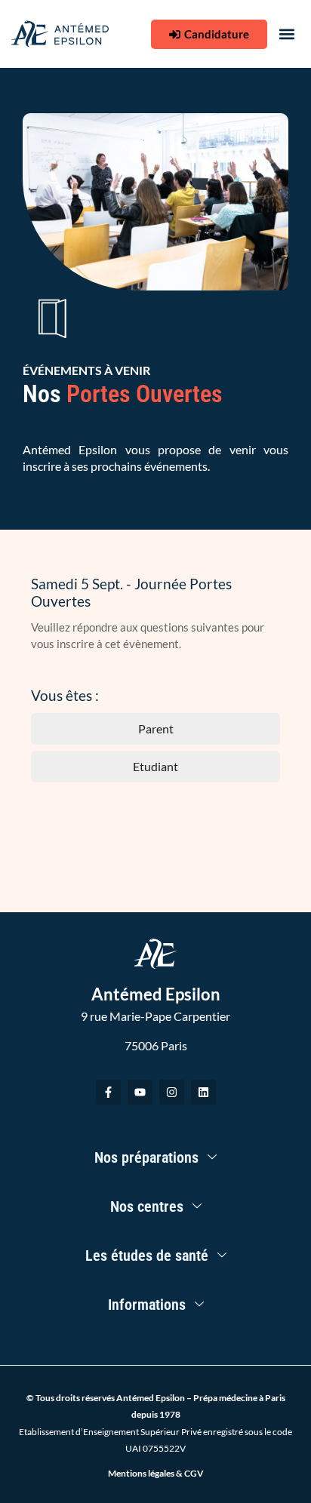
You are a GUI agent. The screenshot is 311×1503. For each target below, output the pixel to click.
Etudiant (155, 766)
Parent (156, 728)
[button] (287, 34)
